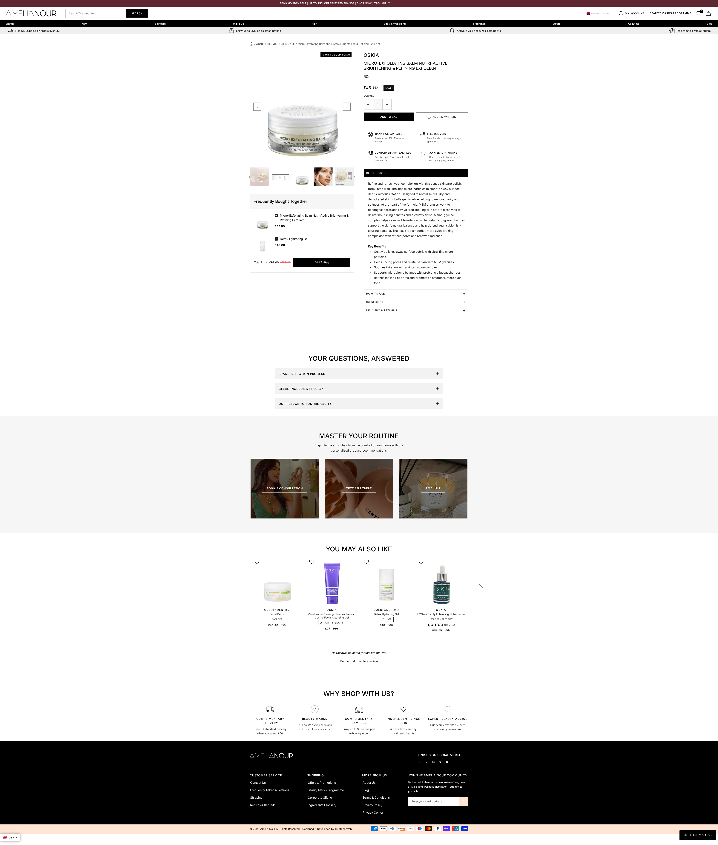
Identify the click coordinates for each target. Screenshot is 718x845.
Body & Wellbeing (395, 23)
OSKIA (371, 55)
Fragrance (479, 23)
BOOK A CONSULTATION (285, 488)
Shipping (256, 797)
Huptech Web (343, 828)
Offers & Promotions (322, 782)
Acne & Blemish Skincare (275, 43)
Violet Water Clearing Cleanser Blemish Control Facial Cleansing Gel (331, 615)
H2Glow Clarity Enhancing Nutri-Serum (441, 614)
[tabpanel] (270, 719)
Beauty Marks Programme (670, 13)
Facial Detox (277, 614)
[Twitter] (426, 762)
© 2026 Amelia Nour (263, 828)
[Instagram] (433, 762)
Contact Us (258, 782)
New (85, 23)
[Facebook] (419, 762)
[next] (347, 106)
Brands (10, 23)
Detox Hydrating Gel (294, 239)
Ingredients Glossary (322, 805)
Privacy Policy (372, 805)
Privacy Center (373, 812)
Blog (709, 23)
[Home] (251, 44)
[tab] (416, 229)
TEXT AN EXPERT (359, 488)
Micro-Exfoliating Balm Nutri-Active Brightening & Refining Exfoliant (314, 218)
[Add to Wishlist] (256, 561)
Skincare (160, 23)
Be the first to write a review (359, 661)
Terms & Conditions (376, 797)
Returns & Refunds (262, 805)
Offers (557, 23)
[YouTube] (447, 762)
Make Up (238, 23)
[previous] (257, 106)
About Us (633, 23)
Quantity (369, 95)
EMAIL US (433, 488)
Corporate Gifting (320, 797)
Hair (314, 23)
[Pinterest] (440, 762)
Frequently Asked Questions (269, 790)
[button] (441, 625)
